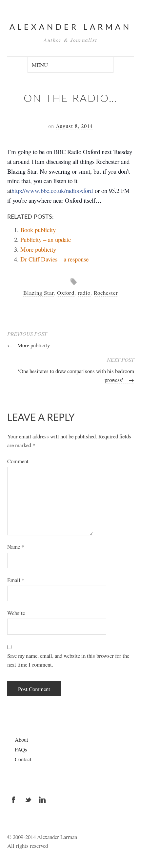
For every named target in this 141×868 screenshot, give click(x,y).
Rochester (106, 292)
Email (15, 580)
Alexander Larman (70, 27)
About (21, 739)
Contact (23, 759)
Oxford (65, 292)
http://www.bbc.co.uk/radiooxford (52, 190)
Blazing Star (38, 292)
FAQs (21, 749)
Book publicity (38, 230)
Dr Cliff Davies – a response (54, 259)
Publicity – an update (45, 239)
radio (84, 292)
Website (16, 613)
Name (15, 546)
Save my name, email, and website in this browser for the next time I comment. (68, 660)
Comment (18, 461)
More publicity (38, 249)
